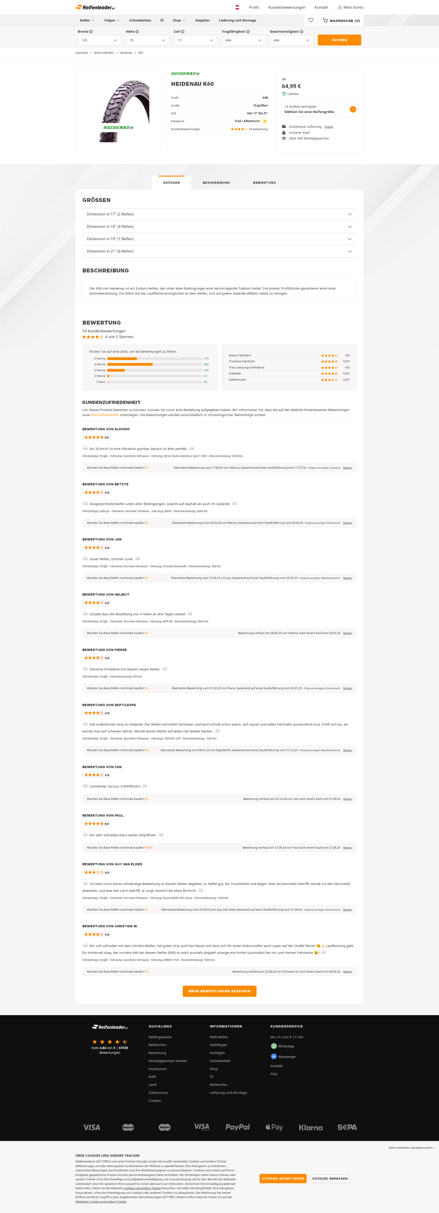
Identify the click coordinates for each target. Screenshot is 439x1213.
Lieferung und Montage (237, 20)
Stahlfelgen (218, 1044)
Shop (177, 20)
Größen (171, 182)
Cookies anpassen (330, 1178)
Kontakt (321, 7)
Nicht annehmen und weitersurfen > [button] (411, 1148)
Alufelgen (217, 1052)
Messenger (287, 1056)
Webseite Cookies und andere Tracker (100, 1202)
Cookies (155, 1100)
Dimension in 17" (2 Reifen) (110, 214)
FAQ (273, 1073)
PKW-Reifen (219, 1037)
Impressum (158, 1068)
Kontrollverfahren (105, 414)
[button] (149, 358)
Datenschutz (158, 1092)
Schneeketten (140, 20)
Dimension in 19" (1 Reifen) (110, 238)
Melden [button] (347, 467)
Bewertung (264, 182)
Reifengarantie (160, 1037)
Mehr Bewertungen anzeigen (220, 991)
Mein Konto (353, 7)
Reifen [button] (85, 20)
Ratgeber (202, 20)
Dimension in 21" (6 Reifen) (110, 251)
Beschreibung (216, 182)
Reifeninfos (157, 1044)
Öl (162, 20)
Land (152, 1084)
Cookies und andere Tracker (142, 1188)
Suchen (339, 40)
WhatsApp (286, 1046)
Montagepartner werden (168, 1060)
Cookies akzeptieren (283, 1178)
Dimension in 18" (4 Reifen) (110, 226)
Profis (254, 7)
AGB (152, 1076)
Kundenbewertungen (286, 7)
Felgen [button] (110, 20)
